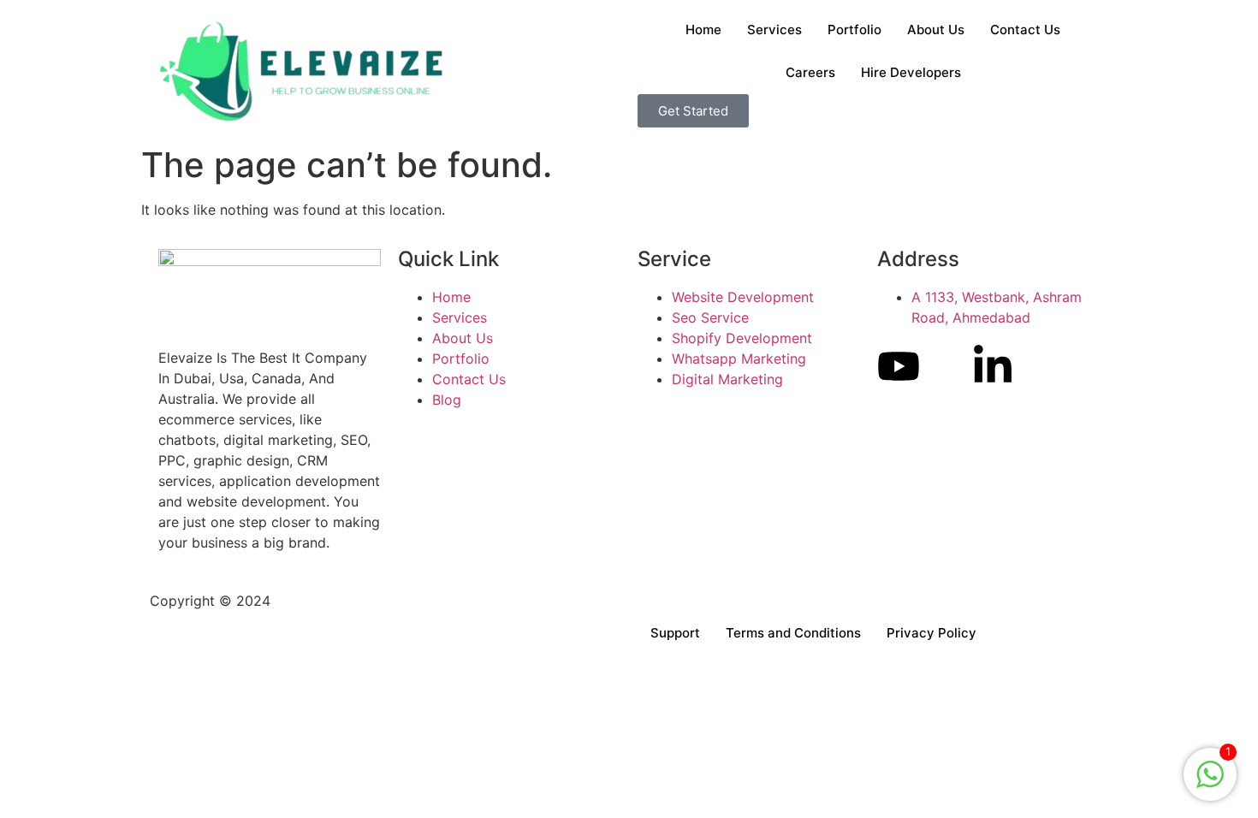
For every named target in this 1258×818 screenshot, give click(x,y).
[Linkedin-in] (992, 366)
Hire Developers (911, 72)
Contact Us (1025, 29)
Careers (810, 72)
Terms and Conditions (793, 633)
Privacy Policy (931, 633)
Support (675, 633)
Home (703, 29)
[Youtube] (898, 366)
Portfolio (854, 29)
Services (774, 29)
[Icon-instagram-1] (945, 366)
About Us (935, 29)
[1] (1210, 782)
